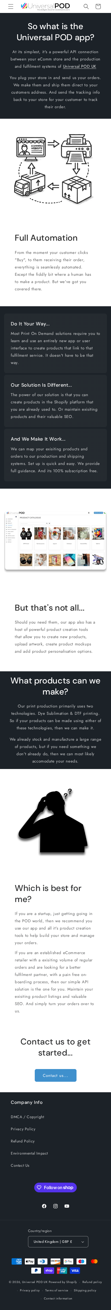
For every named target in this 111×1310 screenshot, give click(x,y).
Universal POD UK (79, 66)
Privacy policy (30, 1290)
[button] (11, 6)
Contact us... (55, 1075)
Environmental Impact (29, 1153)
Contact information (58, 1298)
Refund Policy (23, 1141)
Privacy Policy (23, 1129)
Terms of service (56, 1290)
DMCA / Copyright (27, 1117)
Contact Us (20, 1165)
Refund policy (92, 1282)
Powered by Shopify (63, 1282)
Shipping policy (85, 1290)
